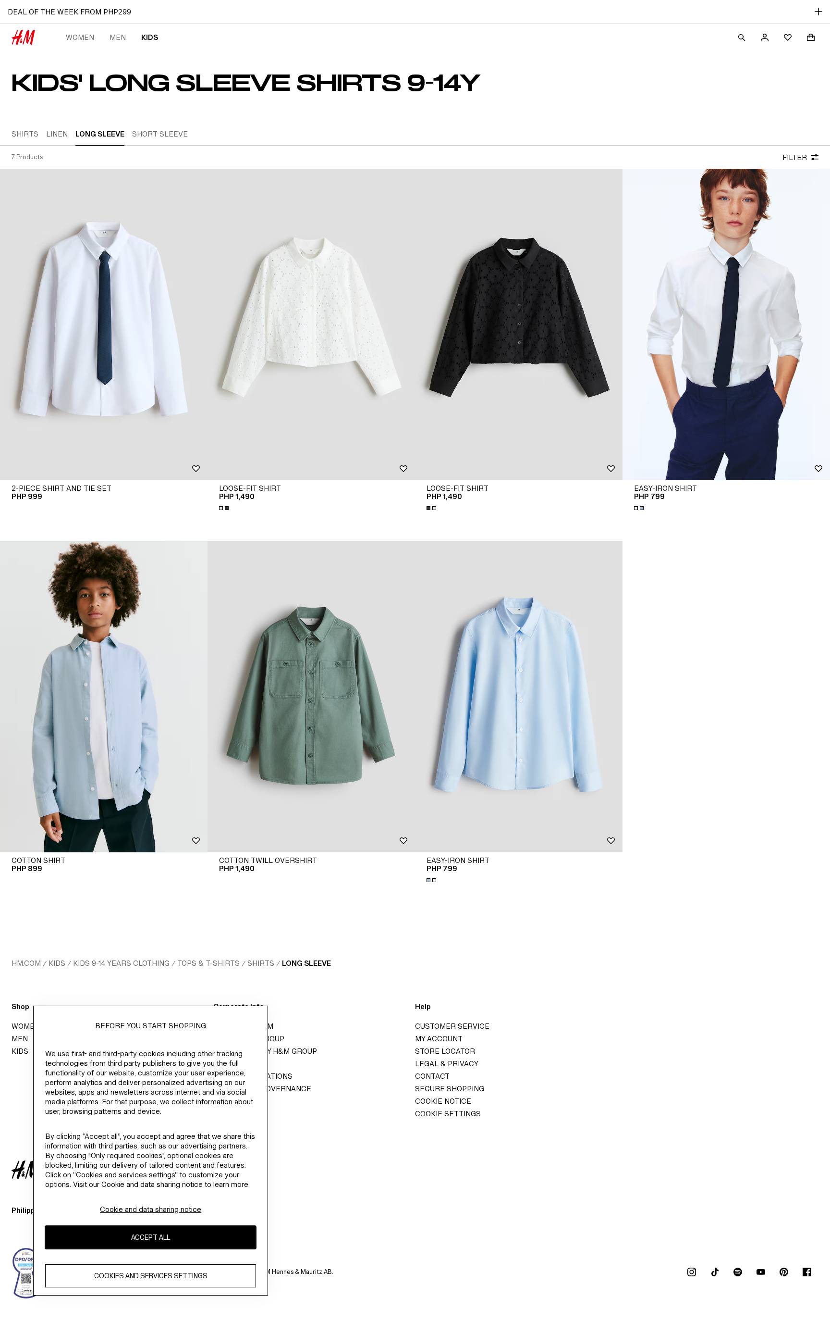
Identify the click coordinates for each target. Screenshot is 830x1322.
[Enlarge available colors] (225, 508)
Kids (149, 37)
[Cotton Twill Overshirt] (311, 696)
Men (118, 37)
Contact (432, 1076)
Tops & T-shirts (208, 963)
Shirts (260, 963)
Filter (794, 157)
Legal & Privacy (446, 1064)
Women (80, 37)
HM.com (26, 963)
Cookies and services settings (151, 1276)
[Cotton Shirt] (104, 696)
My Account (439, 1039)
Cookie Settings (448, 1114)
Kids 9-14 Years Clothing (121, 963)
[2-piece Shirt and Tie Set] (104, 324)
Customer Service (452, 1026)
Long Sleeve (306, 963)
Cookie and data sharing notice (150, 1209)
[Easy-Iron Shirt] (726, 324)
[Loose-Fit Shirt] (311, 324)
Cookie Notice (443, 1101)
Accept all (150, 1238)
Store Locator (445, 1051)
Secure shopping (449, 1089)
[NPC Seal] (26, 1272)
